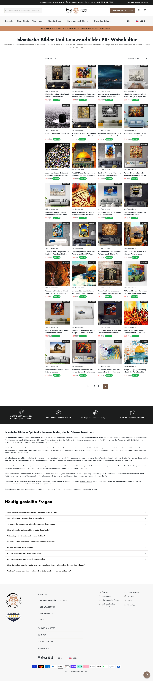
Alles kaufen (104, 2)
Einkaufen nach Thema (78, 21)
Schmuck (42, 635)
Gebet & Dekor (55, 21)
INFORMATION (43, 648)
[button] (146, 674)
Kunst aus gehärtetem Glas (53, 600)
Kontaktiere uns (45, 642)
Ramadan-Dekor (101, 21)
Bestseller (9, 21)
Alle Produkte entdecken (122, 11)
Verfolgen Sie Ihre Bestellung (137, 2)
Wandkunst (37, 21)
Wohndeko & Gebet (46, 628)
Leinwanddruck (47, 607)
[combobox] (23, 10)
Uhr (42, 619)
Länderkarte (46, 614)
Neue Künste (23, 21)
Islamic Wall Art (86, 481)
